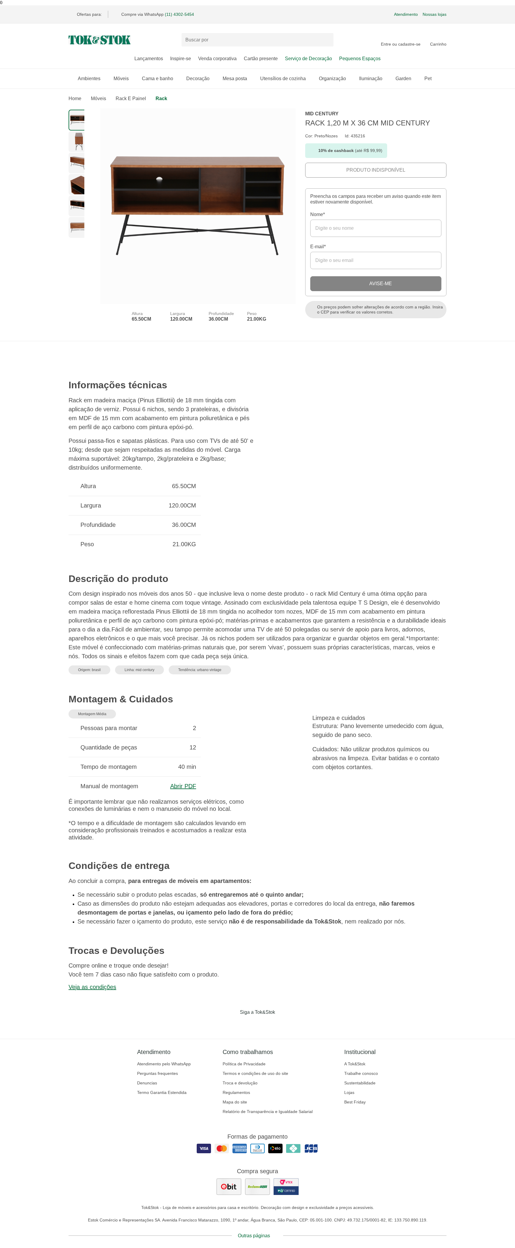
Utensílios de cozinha (283, 78)
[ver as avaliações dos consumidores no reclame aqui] (257, 1186)
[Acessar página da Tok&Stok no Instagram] (249, 1024)
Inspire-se (180, 58)
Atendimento (406, 14)
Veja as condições (92, 987)
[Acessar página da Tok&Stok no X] (282, 1024)
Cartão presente (261, 58)
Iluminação (370, 78)
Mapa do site (235, 1102)
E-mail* (318, 246)
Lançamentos (148, 58)
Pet (428, 78)
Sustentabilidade (360, 1083)
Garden (403, 78)
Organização (332, 78)
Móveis (121, 78)
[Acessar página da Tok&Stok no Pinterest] (266, 1024)
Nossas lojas (434, 14)
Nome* (317, 214)
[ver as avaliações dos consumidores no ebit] (228, 1186)
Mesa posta (235, 78)
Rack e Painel (131, 98)
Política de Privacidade (244, 1063)
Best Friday (355, 1102)
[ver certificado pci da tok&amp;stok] (286, 1186)
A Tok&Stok (354, 1063)
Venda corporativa (217, 58)
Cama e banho (157, 78)
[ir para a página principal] (100, 39)
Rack (161, 98)
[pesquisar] (326, 40)
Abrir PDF (183, 786)
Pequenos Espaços (360, 58)
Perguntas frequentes (157, 1073)
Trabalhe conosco (361, 1073)
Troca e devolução (240, 1083)
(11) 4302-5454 (179, 14)
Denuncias (147, 1083)
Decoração (198, 78)
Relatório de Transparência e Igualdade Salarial (268, 1111)
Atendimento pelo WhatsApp (164, 1063)
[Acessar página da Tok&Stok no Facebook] (232, 1024)
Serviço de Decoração (308, 58)
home (75, 98)
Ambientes (89, 78)
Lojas (349, 1092)
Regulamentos (236, 1092)
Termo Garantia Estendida (162, 1092)
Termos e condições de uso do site (255, 1073)
